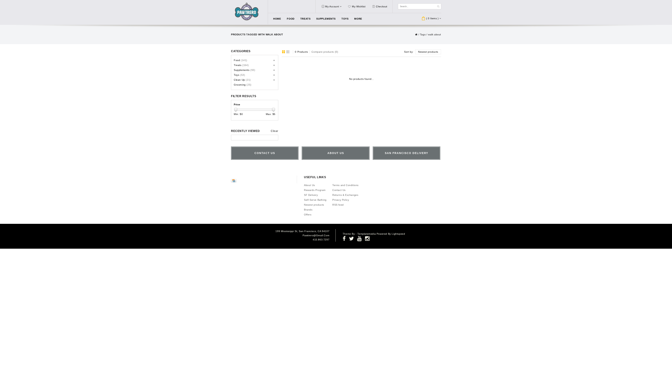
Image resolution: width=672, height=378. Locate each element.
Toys (344, 18)
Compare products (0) (325, 51)
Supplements (326, 18)
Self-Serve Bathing (315, 199)
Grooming (242, 84)
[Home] (416, 34)
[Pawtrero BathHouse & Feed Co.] (247, 11)
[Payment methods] (234, 181)
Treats (305, 18)
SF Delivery (311, 195)
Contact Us (339, 190)
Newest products (314, 204)
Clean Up (242, 79)
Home (277, 18)
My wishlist (359, 6)
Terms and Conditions (345, 185)
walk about (434, 34)
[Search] (438, 6)
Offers (308, 214)
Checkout (381, 6)
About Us (309, 185)
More (358, 18)
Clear (274, 131)
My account (332, 6)
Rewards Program (315, 190)
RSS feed (338, 204)
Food (290, 18)
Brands (308, 209)
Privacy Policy (340, 199)
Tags (423, 34)
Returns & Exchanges (345, 195)
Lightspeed (398, 233)
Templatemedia (366, 233)
